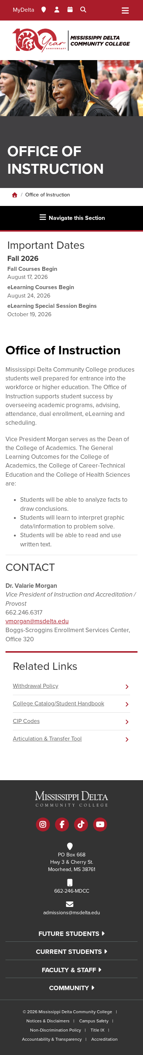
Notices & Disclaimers (48, 1020)
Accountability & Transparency (52, 1039)
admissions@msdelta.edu (71, 913)
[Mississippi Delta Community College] (72, 40)
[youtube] (100, 825)
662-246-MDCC (71, 891)
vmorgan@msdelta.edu (37, 621)
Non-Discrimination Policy (55, 1030)
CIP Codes (26, 721)
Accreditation (104, 1039)
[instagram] (43, 825)
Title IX (97, 1030)
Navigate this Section (76, 218)
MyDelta (23, 10)
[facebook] (62, 825)
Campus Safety (94, 1020)
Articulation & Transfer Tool (47, 738)
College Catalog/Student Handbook (58, 703)
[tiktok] (81, 825)
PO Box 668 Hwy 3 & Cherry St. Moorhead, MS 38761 (71, 862)
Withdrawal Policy (35, 686)
